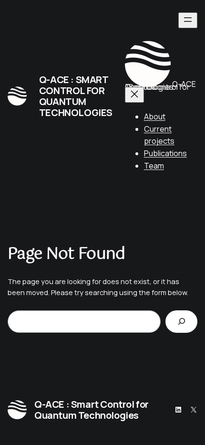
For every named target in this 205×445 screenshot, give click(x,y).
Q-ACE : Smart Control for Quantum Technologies (76, 96)
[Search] (181, 321)
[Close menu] (134, 95)
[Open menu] (187, 20)
